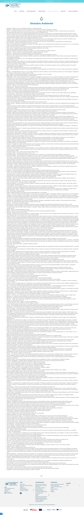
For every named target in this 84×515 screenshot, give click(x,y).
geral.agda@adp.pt (14, 1)
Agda (15, 11)
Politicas (36, 495)
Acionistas (22, 486)
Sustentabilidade (31, 11)
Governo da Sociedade (24, 490)
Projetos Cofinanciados (55, 485)
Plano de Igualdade (38, 489)
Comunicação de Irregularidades (41, 491)
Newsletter (52, 491)
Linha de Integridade (39, 492)
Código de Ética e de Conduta (40, 484)
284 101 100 (7, 1)
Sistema (67, 485)
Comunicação (41, 11)
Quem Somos (22, 484)
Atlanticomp (53, 504)
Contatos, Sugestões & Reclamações (57, 484)
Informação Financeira (24, 489)
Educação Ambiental (53, 11)
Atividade (21, 11)
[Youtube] (21, 493)
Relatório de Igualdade (39, 490)
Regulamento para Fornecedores (41, 496)
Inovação (63, 11)
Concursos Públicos (54, 489)
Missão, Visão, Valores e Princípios (26, 485)
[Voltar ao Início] (13, 5)
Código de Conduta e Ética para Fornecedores (41, 486)
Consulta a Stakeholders (39, 500)
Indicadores (37, 494)
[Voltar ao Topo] (1, 514)
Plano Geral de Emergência (40, 487)
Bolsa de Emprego (73, 11)
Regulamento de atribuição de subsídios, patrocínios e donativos (41, 498)
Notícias (52, 490)
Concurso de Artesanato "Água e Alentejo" (56, 487)
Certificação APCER (38, 501)
